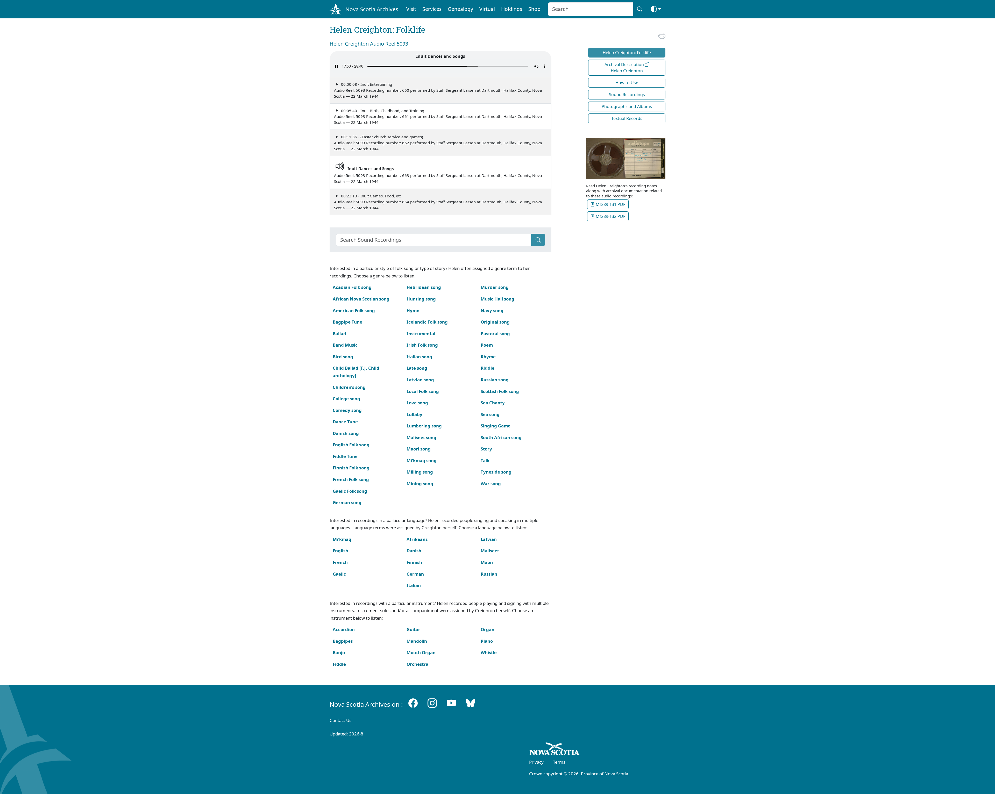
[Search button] (639, 9)
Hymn (413, 310)
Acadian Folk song (352, 287)
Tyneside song (496, 472)
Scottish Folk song (500, 391)
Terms (559, 762)
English (340, 551)
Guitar (413, 629)
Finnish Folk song (351, 468)
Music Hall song (497, 299)
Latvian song (420, 380)
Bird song (343, 357)
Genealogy (460, 8)
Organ (487, 629)
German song (347, 502)
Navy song (492, 310)
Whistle (489, 652)
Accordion (344, 629)
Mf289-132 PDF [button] (610, 216)
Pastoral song (495, 334)
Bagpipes (343, 641)
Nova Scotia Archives (371, 9)
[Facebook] (413, 703)
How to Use (626, 82)
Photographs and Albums (627, 106)
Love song (417, 403)
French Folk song (351, 479)
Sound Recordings (627, 94)
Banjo (339, 652)
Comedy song (347, 410)
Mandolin (417, 641)
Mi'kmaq (342, 539)
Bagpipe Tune (347, 322)
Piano (487, 641)
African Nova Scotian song (361, 299)
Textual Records (626, 118)
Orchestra (417, 664)
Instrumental (421, 334)
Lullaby (414, 414)
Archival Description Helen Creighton (625, 68)
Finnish (414, 562)
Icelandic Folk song (427, 322)
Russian (489, 574)
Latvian (489, 539)
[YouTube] (451, 703)
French (340, 562)
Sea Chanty (493, 403)
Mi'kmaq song (422, 460)
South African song (501, 437)
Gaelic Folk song (350, 491)
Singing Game (495, 426)
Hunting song (421, 299)
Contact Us (340, 720)
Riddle (487, 368)
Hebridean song (424, 287)
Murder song (495, 287)
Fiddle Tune (345, 456)
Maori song (419, 449)
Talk (485, 460)
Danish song (346, 433)
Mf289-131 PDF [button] (610, 204)
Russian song (495, 380)
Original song (495, 322)
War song (491, 484)
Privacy (536, 762)
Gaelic (339, 574)
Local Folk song (423, 391)
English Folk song (351, 445)
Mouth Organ (421, 652)
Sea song (490, 414)
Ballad (339, 334)
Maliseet (490, 551)
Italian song (419, 357)
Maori (487, 562)
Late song (417, 368)
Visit (411, 8)
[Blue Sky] (470, 703)
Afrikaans (417, 539)
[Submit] (538, 240)
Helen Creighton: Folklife (627, 52)
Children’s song (349, 387)
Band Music (345, 345)
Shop (534, 8)
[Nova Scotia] (554, 750)
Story (486, 449)
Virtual (487, 8)
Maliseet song (421, 437)
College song (346, 399)
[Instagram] (432, 703)
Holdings (511, 8)
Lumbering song (424, 426)
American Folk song (354, 310)
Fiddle (339, 664)
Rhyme (488, 357)
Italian (414, 585)
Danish (414, 551)
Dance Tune (345, 422)
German (415, 574)
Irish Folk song (422, 345)
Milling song (420, 472)
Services (432, 8)
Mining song (420, 484)
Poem (487, 345)
